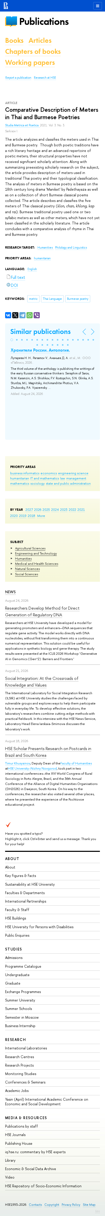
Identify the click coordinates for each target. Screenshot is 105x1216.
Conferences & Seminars (25, 1082)
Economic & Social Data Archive (30, 1168)
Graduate (12, 983)
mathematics (19, 483)
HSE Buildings (15, 918)
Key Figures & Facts (20, 875)
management (76, 478)
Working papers (30, 62)
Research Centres (19, 1056)
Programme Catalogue (23, 966)
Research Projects (19, 1065)
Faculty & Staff (17, 909)
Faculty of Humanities (76, 763)
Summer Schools (18, 1008)
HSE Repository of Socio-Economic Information (43, 1185)
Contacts (35, 1204)
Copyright (51, 1204)
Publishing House (18, 1143)
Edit (97, 1211)
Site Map (89, 1204)
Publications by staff (21, 1126)
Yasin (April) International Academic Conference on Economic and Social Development (46, 1101)
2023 (64, 509)
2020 (14, 515)
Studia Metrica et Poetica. (22, 125)
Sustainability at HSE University (30, 884)
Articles (40, 40)
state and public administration (68, 483)
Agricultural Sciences (30, 548)
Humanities (23, 558)
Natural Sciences (27, 568)
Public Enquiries (17, 935)
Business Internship (20, 1025)
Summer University (20, 1000)
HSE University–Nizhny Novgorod (32, 768)
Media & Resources (26, 1117)
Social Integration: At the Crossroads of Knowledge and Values (41, 681)
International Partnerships (25, 901)
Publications (44, 21)
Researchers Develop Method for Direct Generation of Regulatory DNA (42, 611)
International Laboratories (26, 1048)
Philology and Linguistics (71, 248)
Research (15, 1039)
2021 (81, 509)
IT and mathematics (44, 478)
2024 (55, 509)
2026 (37, 509)
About (12, 858)
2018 (31, 515)
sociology (37, 483)
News (10, 592)
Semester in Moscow (22, 1017)
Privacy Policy (71, 1204)
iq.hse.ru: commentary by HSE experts (35, 1151)
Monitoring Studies (20, 1073)
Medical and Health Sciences (36, 563)
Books (14, 40)
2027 (29, 509)
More (41, 515)
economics (49, 473)
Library (10, 1160)
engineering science (73, 473)
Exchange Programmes (23, 991)
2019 (23, 515)
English (32, 269)
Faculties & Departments (25, 892)
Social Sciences (26, 574)
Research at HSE (45, 78)
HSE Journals (15, 1134)
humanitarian (19, 478)
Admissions (13, 957)
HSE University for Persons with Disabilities (39, 926)
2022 (72, 509)
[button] (11, 339)
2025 (46, 509)
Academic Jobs (17, 1090)
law (62, 478)
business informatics (24, 473)
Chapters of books (33, 51)
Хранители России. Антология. (40, 350)
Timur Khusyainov (17, 763)
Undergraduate (17, 974)
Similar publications (40, 331)
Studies (13, 949)
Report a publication (18, 78)
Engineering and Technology (36, 553)
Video (10, 1177)
